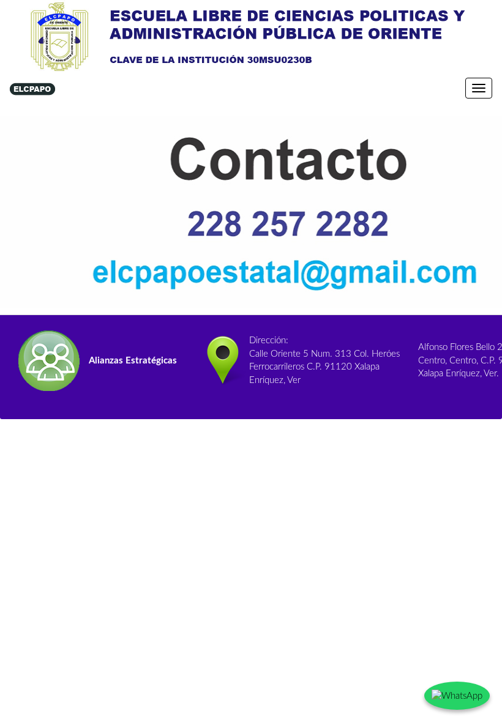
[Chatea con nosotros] (457, 696)
